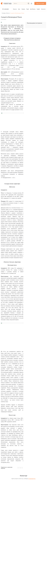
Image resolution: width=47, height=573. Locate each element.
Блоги (8, 13)
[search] (28, 3)
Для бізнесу (32, 9)
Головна (4, 13)
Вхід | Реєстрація (40, 3)
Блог (19, 9)
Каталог (6, 9)
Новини (23, 9)
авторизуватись (31, 478)
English (38, 9)
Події (27, 9)
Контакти (43, 9)
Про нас (15, 9)
